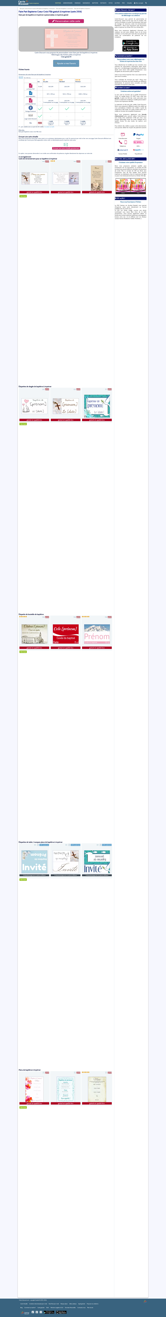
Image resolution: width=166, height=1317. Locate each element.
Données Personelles (70, 1307)
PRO (123, 3)
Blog (21, 1307)
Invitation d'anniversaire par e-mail (38, 1303)
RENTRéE (58, 3)
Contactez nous (81, 1307)
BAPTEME (95, 3)
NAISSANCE (86, 3)
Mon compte (139, 3)
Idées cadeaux (73, 1303)
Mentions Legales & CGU (57, 1307)
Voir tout (23, 196)
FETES (110, 3)
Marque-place (64, 1303)
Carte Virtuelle (23, 1303)
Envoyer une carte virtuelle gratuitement (66, 148)
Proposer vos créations (92, 1303)
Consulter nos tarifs (49, 127)
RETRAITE (103, 3)
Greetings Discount (26, 1313)
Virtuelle (129, 3)
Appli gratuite (81, 1303)
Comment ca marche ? (30, 1307)
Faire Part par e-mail (54, 1303)
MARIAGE (77, 3)
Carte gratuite (41, 1307)
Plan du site (90, 1307)
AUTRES (117, 3)
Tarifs (47, 1307)
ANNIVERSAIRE (67, 3)
